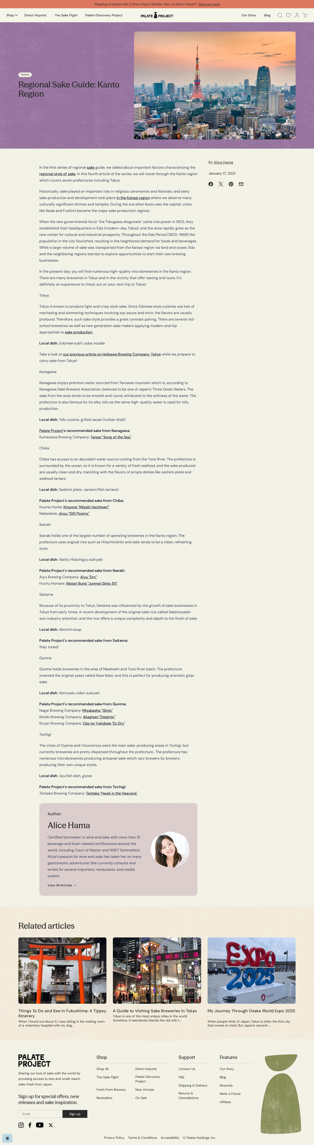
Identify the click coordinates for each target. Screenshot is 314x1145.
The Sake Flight (108, 1077)
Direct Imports (146, 1069)
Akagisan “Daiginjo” (99, 716)
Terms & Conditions (142, 1138)
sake (90, 167)
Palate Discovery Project (147, 1079)
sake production (78, 332)
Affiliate (225, 1102)
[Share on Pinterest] (231, 184)
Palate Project (51, 430)
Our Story (227, 1069)
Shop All (102, 1069)
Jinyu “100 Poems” (73, 513)
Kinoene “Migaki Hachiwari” (86, 507)
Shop (102, 1057)
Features (228, 1057)
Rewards (226, 1085)
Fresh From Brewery (111, 1089)
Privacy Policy (114, 1138)
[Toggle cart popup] (305, 15)
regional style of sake (57, 173)
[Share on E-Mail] (241, 184)
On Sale (141, 1098)
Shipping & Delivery (193, 1085)
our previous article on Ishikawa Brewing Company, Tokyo (112, 354)
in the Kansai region (133, 197)
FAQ (181, 1077)
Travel (25, 75)
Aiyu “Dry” (88, 577)
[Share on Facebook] (210, 184)
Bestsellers (104, 1098)
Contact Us (187, 1069)
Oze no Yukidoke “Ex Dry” (104, 723)
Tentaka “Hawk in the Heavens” (112, 793)
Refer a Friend (230, 1094)
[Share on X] (221, 184)
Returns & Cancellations (189, 1095)
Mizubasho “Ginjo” (97, 710)
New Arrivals (144, 1089)
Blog (223, 1077)
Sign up (74, 1114)
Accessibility (170, 1138)
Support (187, 1057)
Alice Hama (223, 162)
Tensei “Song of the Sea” (111, 437)
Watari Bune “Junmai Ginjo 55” (91, 583)
